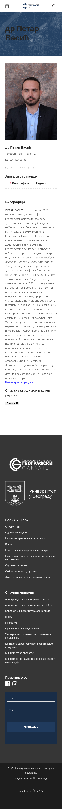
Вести (8, 544)
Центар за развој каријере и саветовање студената (29, 645)
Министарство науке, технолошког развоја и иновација (30, 660)
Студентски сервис (16, 565)
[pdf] (25, 159)
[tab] (22, 178)
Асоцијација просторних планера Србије (29, 605)
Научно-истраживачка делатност (25, 538)
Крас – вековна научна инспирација (26, 550)
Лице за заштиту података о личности (27, 577)
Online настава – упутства (21, 571)
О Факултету (12, 526)
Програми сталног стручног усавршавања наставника (30, 557)
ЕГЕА (8, 617)
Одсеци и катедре (16, 532)
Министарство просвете (19, 653)
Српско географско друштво (22, 628)
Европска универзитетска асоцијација (27, 611)
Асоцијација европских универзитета (27, 599)
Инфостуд (11, 622)
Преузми (11, 403)
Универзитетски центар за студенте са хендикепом (28, 636)
